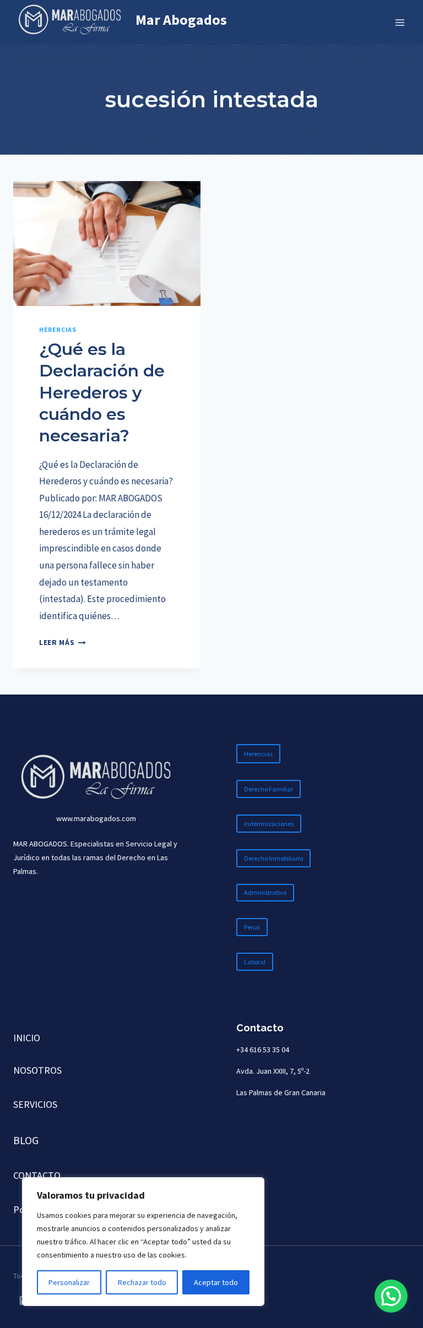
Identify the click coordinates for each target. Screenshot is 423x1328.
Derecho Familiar (268, 789)
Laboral (254, 962)
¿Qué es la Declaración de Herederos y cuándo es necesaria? (102, 392)
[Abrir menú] (399, 22)
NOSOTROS (37, 1070)
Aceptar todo (216, 1282)
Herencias (57, 329)
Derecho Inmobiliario (273, 858)
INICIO (26, 1037)
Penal (252, 927)
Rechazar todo (142, 1282)
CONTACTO (37, 1175)
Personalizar (69, 1282)
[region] (143, 1241)
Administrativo (265, 892)
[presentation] (106, 243)
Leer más (62, 642)
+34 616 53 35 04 (262, 1049)
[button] (391, 1296)
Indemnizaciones (269, 823)
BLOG (26, 1140)
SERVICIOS (35, 1104)
